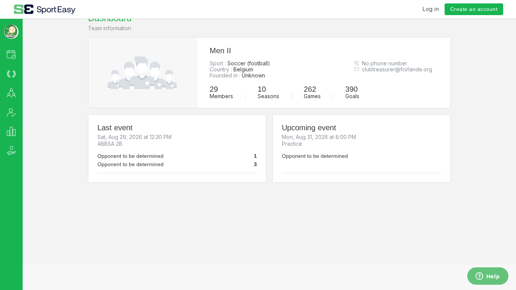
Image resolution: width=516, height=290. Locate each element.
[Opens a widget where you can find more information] (487, 276)
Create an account (474, 9)
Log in (431, 9)
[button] (21, 54)
